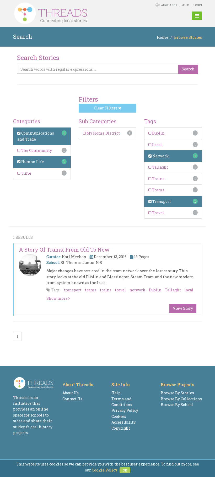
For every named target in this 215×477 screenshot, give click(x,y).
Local (156, 144)
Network (160, 155)
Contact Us (72, 398)
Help (185, 5)
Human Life (32, 161)
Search (188, 68)
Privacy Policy (124, 410)
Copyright (120, 428)
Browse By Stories (177, 392)
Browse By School (177, 404)
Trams (157, 189)
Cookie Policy (104, 470)
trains (105, 289)
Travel (157, 212)
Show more (57, 298)
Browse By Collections (181, 398)
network (138, 289)
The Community (36, 150)
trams (90, 289)
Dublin (158, 133)
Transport (161, 201)
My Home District (103, 133)
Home (162, 37)
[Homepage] (71, 13)
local (189, 289)
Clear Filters (106, 108)
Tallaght (159, 167)
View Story (183, 308)
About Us (70, 392)
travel (120, 289)
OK (125, 470)
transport (73, 289)
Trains (157, 178)
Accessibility (123, 422)
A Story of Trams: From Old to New (64, 249)
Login (198, 5)
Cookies (118, 416)
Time (25, 173)
